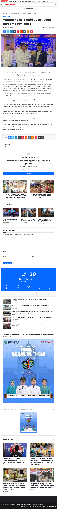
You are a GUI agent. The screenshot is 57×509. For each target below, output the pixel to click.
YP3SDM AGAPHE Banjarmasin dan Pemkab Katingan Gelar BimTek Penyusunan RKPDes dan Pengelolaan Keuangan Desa (32, 312)
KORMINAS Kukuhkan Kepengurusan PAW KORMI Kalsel (10, 219)
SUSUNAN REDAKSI (43, 506)
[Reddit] (21, 31)
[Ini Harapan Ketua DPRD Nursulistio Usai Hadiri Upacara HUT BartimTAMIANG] (7, 319)
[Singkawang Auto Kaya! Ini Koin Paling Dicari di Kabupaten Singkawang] (7, 301)
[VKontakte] (24, 31)
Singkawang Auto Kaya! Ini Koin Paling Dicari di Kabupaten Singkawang (30, 299)
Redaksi (6, 27)
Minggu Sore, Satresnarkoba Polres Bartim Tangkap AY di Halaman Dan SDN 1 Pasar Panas (14, 460)
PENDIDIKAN (10, 13)
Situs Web (32, 256)
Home (5, 13)
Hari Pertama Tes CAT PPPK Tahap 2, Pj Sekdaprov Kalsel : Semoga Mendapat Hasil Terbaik (45, 220)
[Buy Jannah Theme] (28, 8)
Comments (46, 294)
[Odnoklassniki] (28, 31)
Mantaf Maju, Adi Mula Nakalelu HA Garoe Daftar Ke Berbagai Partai (29, 324)
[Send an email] (8, 27)
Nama (4, 251)
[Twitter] (8, 31)
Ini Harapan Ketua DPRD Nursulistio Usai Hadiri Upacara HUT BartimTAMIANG (31, 318)
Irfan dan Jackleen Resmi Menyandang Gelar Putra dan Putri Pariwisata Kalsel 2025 (28, 219)
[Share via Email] (39, 137)
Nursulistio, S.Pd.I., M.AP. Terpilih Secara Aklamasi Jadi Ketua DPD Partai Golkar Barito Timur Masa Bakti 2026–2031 (41, 461)
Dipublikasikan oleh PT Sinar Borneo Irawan (33, 504)
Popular (10, 294)
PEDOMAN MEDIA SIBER (33, 506)
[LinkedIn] (11, 31)
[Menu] (1, 5)
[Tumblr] (14, 31)
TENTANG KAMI (52, 506)
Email (4, 256)
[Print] (42, 137)
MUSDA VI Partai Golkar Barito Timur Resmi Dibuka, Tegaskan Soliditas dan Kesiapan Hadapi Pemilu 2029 (14, 487)
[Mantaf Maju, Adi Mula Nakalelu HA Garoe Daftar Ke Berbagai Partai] (7, 326)
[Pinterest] (18, 31)
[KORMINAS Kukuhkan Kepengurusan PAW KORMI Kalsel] (11, 212)
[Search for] (55, 5)
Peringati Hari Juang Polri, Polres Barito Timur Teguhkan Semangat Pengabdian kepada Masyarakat (42, 486)
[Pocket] (31, 31)
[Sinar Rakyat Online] (11, 4)
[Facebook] (4, 31)
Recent (27, 294)
